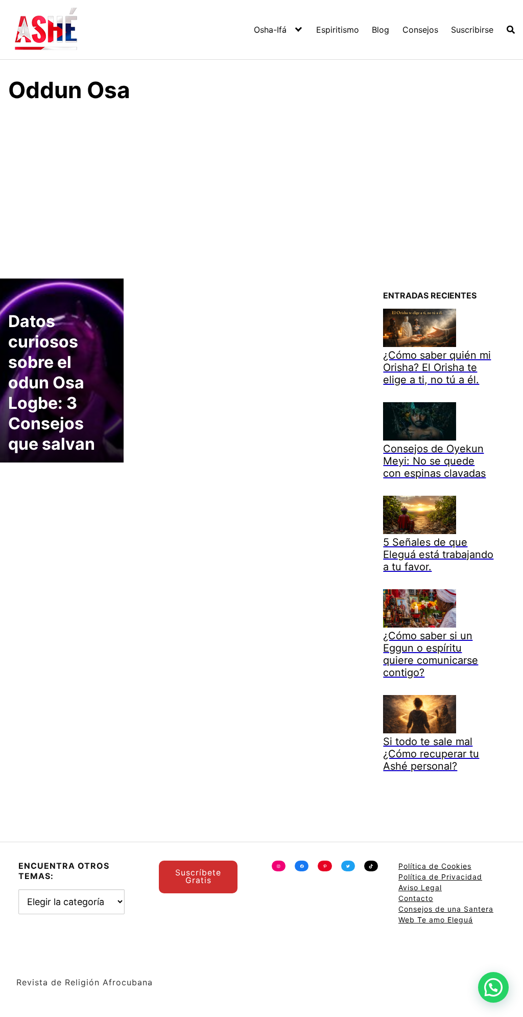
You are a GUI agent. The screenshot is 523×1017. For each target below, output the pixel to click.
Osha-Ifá (270, 30)
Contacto (415, 898)
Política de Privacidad (440, 876)
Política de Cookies (434, 866)
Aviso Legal (420, 887)
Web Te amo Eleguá (435, 919)
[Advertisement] (261, 189)
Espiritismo (337, 30)
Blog (380, 30)
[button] (493, 987)
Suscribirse (472, 30)
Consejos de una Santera (445, 909)
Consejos (420, 30)
